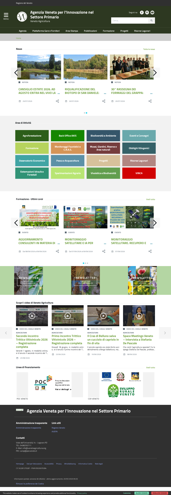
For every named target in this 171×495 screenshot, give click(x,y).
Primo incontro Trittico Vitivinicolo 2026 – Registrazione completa (67, 339)
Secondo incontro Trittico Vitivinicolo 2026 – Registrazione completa (32, 341)
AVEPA (55, 431)
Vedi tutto (150, 199)
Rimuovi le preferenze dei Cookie (30, 483)
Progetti (124, 31)
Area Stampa (72, 31)
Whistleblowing (70, 463)
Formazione (109, 31)
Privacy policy (82, 493)
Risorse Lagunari (142, 31)
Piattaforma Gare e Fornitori (46, 31)
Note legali (99, 463)
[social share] (57, 101)
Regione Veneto (58, 427)
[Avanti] (155, 73)
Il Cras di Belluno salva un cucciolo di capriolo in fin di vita (103, 339)
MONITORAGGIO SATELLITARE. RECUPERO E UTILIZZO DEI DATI (128, 243)
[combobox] (133, 20)
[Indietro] (16, 73)
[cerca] (151, 20)
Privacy (59, 463)
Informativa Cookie (85, 463)
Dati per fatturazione (34, 463)
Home (18, 38)
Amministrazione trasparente (28, 427)
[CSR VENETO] (121, 384)
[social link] (141, 12)
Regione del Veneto (24, 3)
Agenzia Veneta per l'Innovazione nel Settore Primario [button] (79, 411)
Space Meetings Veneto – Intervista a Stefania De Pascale (138, 339)
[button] (6, 16)
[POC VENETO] (50, 384)
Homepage (20, 463)
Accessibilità (48, 463)
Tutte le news (149, 49)
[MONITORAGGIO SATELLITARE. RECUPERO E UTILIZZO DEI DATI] (132, 217)
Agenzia (23, 31)
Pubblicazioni (90, 31)
